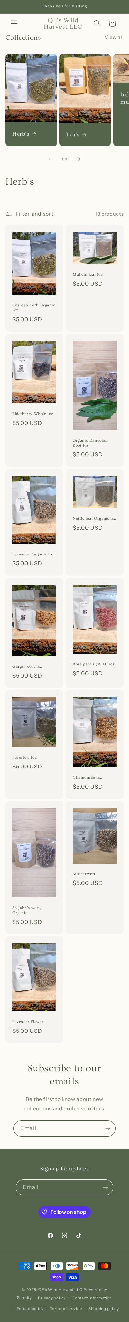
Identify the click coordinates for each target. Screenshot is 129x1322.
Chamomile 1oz (87, 777)
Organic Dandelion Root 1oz (90, 443)
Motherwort (84, 874)
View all (114, 37)
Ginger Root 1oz (27, 666)
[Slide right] (79, 159)
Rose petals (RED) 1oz (94, 664)
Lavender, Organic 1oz (33, 555)
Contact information (92, 1298)
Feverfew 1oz (24, 757)
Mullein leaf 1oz (88, 274)
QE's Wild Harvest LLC (60, 1289)
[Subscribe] (107, 1128)
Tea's (73, 135)
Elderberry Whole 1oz (32, 414)
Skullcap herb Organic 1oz (33, 308)
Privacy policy (51, 1298)
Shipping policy (103, 1308)
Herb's (20, 134)
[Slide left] (49, 159)
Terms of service (66, 1308)
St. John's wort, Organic (26, 910)
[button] (14, 23)
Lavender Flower (28, 1022)
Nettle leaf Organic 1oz (94, 518)
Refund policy (30, 1308)
